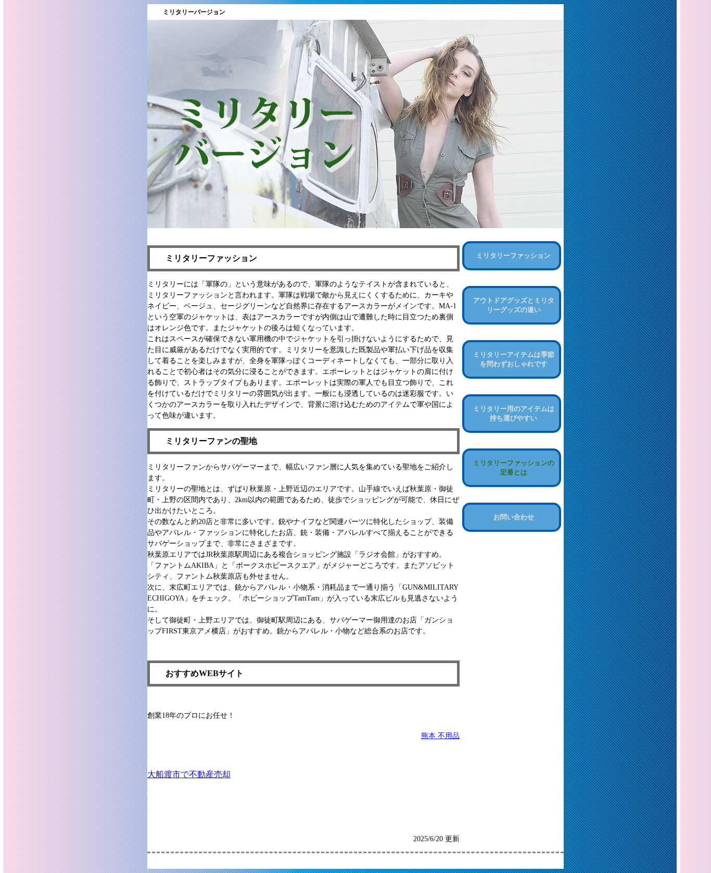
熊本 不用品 (440, 736)
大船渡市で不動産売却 (189, 774)
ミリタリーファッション (513, 255)
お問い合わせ (513, 517)
